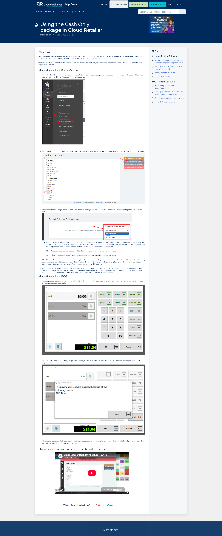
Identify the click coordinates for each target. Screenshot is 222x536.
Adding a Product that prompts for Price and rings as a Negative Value (169, 61)
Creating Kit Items (162, 77)
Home (104, 4)
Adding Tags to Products (165, 73)
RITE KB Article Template (165, 102)
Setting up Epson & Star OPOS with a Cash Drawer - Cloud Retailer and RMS (169, 93)
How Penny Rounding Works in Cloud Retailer (167, 87)
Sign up (178, 4)
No (99, 505)
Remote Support (139, 4)
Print (157, 51)
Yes (111, 505)
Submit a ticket (158, 4)
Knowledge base (119, 4)
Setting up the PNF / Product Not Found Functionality (168, 68)
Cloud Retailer (66, 11)
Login (170, 4)
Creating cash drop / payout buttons (169, 98)
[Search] (182, 11)
